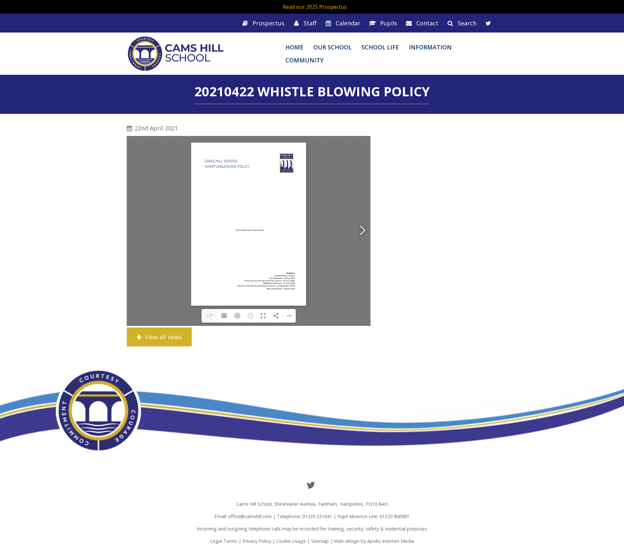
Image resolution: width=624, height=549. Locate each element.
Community (304, 60)
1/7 (210, 315)
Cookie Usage (291, 541)
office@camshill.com (250, 516)
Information (430, 47)
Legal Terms (223, 541)
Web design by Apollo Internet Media (374, 541)
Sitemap (320, 541)
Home (294, 47)
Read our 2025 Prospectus (315, 6)
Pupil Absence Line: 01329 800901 (373, 516)
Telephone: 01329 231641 (304, 516)
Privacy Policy (256, 541)
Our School (332, 47)
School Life (380, 47)
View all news (162, 337)
